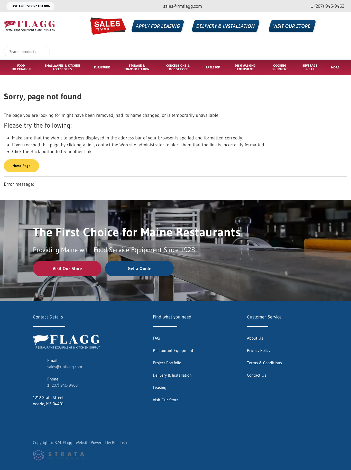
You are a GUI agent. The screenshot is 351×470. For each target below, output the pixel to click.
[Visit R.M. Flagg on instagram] (46, 416)
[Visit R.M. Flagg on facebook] (35, 416)
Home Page (21, 165)
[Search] (42, 51)
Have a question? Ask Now (30, 6)
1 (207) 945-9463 (62, 385)
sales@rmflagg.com (64, 366)
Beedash (119, 442)
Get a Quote (139, 268)
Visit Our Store (67, 268)
